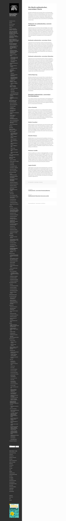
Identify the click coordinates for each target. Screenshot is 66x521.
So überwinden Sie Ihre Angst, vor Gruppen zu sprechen (14, 134)
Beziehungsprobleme (14, 439)
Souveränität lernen (13, 244)
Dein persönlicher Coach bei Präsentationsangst (13, 101)
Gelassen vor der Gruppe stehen (14, 153)
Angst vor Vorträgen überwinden (12, 158)
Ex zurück (11, 404)
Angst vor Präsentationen (13, 124)
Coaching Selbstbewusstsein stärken (14, 266)
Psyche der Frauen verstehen (13, 345)
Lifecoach (11, 284)
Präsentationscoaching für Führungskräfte (14, 177)
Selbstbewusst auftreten (13, 187)
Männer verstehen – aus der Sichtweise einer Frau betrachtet (14, 348)
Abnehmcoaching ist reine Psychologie (14, 303)
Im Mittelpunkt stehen (14, 68)
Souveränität (11, 235)
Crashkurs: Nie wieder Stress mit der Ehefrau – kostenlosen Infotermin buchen (14, 432)
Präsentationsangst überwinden (13, 111)
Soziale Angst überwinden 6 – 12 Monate (14, 95)
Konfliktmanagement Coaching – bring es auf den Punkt (14, 329)
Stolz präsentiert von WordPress (40, 203)
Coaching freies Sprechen (13, 202)
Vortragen (10, 468)
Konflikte (10, 323)
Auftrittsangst (13, 91)
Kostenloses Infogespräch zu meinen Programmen (13, 44)
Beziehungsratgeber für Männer (14, 422)
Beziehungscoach (11, 338)
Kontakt (10, 500)
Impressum (11, 495)
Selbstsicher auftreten (13, 185)
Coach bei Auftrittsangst (14, 88)
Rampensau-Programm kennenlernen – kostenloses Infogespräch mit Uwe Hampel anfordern (14, 52)
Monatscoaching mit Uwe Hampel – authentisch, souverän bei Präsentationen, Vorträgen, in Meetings (14, 40)
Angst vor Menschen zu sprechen (14, 143)
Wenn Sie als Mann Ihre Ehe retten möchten (15, 411)
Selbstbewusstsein (12, 253)
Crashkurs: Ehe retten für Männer (14, 424)
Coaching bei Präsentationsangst (13, 108)
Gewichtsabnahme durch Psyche (13, 321)
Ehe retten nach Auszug (14, 372)
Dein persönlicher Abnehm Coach (14, 311)
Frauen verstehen (12, 340)
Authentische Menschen (13, 216)
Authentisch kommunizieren (14, 231)
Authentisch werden (13, 213)
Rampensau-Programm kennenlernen (14, 75)
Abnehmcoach (11, 305)
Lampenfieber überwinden (14, 279)
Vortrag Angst (12, 164)
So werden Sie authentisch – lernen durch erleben (14, 224)
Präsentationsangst (13, 106)
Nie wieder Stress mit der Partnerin (14, 357)
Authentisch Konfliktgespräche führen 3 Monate (14, 98)
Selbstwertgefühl (12, 262)
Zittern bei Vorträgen (13, 169)
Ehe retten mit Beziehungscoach (13, 361)
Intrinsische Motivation (13, 288)
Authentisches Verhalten (13, 229)
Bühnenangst (12, 89)
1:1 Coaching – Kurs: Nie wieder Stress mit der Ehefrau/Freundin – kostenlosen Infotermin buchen (14, 414)
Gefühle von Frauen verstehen (13, 342)
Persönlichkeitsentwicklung (14, 285)
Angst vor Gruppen (13, 131)
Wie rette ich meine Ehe (14, 383)
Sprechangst (11, 127)
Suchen (10, 445)
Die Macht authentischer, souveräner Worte (14, 249)
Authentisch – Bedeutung (13, 208)
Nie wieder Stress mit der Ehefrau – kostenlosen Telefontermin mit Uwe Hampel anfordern (14, 428)
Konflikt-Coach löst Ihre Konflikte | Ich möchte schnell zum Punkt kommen (14, 325)
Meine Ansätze (11, 25)
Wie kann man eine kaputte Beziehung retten (15, 352)
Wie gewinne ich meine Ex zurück (14, 407)
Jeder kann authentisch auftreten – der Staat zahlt (13, 29)
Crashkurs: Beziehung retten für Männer (14, 355)
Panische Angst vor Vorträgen (14, 161)
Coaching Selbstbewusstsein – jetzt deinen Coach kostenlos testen (14, 256)
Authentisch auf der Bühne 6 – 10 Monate (13, 86)
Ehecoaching (12, 379)
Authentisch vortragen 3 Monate (13, 55)
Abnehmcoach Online (13, 313)
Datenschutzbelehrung (31, 203)
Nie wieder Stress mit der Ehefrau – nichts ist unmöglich (14, 419)
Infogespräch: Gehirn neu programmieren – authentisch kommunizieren (13, 36)
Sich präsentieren (12, 482)
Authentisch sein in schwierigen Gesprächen (13, 218)
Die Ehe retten (13, 366)
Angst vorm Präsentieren (13, 104)
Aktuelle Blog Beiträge (12, 452)
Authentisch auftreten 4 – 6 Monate (13, 66)
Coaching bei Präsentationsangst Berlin (13, 118)
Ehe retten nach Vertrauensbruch (13, 376)
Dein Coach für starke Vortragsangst (14, 61)
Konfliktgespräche (12, 333)
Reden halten (12, 193)
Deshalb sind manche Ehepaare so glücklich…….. (14, 399)
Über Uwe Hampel (12, 24)
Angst (10, 469)
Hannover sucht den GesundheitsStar (13, 298)
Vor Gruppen (11, 477)
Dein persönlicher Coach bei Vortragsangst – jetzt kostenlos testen (14, 58)
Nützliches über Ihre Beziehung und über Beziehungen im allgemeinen (14, 402)
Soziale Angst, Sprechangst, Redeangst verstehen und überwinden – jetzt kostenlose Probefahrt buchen (13, 33)
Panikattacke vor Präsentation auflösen (14, 113)
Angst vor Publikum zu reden (14, 146)
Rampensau (12, 73)
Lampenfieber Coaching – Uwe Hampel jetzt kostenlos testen (15, 273)
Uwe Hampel (37, 182)
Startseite (10, 22)
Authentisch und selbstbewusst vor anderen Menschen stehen (14, 221)
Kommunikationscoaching (14, 290)
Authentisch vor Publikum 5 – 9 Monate (13, 81)
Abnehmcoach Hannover (13, 306)
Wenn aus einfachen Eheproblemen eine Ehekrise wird (13, 390)
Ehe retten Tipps (13, 385)
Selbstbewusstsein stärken (14, 260)
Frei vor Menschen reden (13, 195)
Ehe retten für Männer (14, 369)
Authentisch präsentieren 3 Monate (14, 64)
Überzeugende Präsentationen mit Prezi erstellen (13, 189)
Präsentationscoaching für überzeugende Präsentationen (14, 180)
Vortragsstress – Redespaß (14, 167)
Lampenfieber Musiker (13, 277)
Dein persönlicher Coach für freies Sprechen (14, 197)
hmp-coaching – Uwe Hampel (13, 14)
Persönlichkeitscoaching (12, 282)
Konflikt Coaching (12, 331)
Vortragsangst (12, 162)
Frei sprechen (11, 192)
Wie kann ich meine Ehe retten (14, 364)
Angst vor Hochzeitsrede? (13, 170)
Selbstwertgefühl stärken (13, 268)
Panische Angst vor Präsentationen (13, 116)
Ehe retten (11, 359)
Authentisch (11, 206)
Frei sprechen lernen (13, 199)
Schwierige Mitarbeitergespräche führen (14, 337)
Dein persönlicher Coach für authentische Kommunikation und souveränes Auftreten (14, 210)
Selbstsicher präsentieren (13, 182)
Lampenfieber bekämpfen (14, 276)
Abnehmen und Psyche (13, 316)
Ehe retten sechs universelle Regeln (13, 382)
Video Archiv (11, 489)
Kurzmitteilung (11, 491)
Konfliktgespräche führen (13, 334)
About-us (10, 27)
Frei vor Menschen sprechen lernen (14, 204)
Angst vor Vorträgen (13, 159)
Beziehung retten (12, 350)
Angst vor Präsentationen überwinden (13, 122)
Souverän (10, 466)
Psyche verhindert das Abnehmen (13, 319)
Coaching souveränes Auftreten (13, 251)
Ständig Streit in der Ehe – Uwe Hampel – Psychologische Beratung (14, 396)
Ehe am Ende (12, 367)
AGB (10, 498)
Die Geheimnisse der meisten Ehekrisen (14, 393)
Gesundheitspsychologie (12, 296)
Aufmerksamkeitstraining (13, 474)
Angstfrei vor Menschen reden (14, 150)
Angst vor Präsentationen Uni (14, 120)
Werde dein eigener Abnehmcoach (13, 309)
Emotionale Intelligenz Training (13, 292)
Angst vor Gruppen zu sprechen (14, 137)
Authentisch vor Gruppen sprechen (13, 233)
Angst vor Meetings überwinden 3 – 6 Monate (14, 155)
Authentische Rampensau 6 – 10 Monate (12, 70)
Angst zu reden (13, 148)
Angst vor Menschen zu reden (14, 141)
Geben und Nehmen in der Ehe (14, 387)
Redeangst (10, 125)
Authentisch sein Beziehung (14, 214)
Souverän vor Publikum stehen (14, 84)
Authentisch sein (12, 226)
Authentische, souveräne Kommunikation (13, 246)
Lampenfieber (11, 269)
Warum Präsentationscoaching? (13, 174)
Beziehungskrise (13, 437)
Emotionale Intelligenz (13, 287)
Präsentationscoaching (12, 172)
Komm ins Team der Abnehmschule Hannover (13, 301)
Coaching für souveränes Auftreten (13, 237)
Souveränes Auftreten (13, 242)
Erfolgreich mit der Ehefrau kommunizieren (15, 436)
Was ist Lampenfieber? (13, 271)
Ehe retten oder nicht (14, 378)
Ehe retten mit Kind (13, 370)
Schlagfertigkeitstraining (13, 294)
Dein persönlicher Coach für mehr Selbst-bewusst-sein (14, 259)
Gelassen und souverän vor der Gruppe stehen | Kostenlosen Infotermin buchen (14, 47)
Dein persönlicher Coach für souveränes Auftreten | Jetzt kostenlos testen (14, 240)
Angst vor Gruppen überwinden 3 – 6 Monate (13, 129)
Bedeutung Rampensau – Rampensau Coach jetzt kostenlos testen (14, 78)
